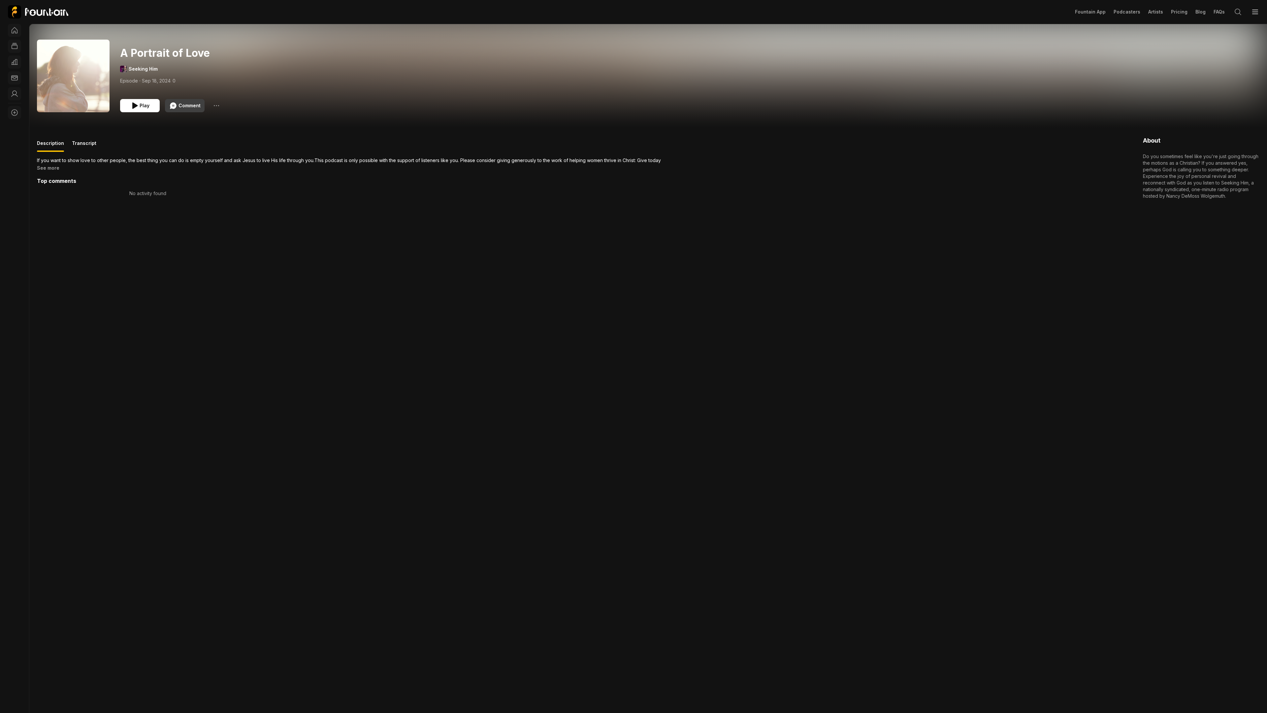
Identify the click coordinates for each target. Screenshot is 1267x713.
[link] (38, 11)
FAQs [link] (1219, 12)
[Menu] (1255, 12)
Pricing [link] (1179, 12)
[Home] (14, 30)
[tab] (50, 146)
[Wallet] (14, 78)
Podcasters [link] (1127, 12)
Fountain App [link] (1090, 12)
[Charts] (14, 62)
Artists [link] (1155, 12)
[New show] (14, 112)
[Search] (1238, 12)
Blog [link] (1200, 12)
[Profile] (14, 93)
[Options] (216, 105)
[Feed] (14, 46)
